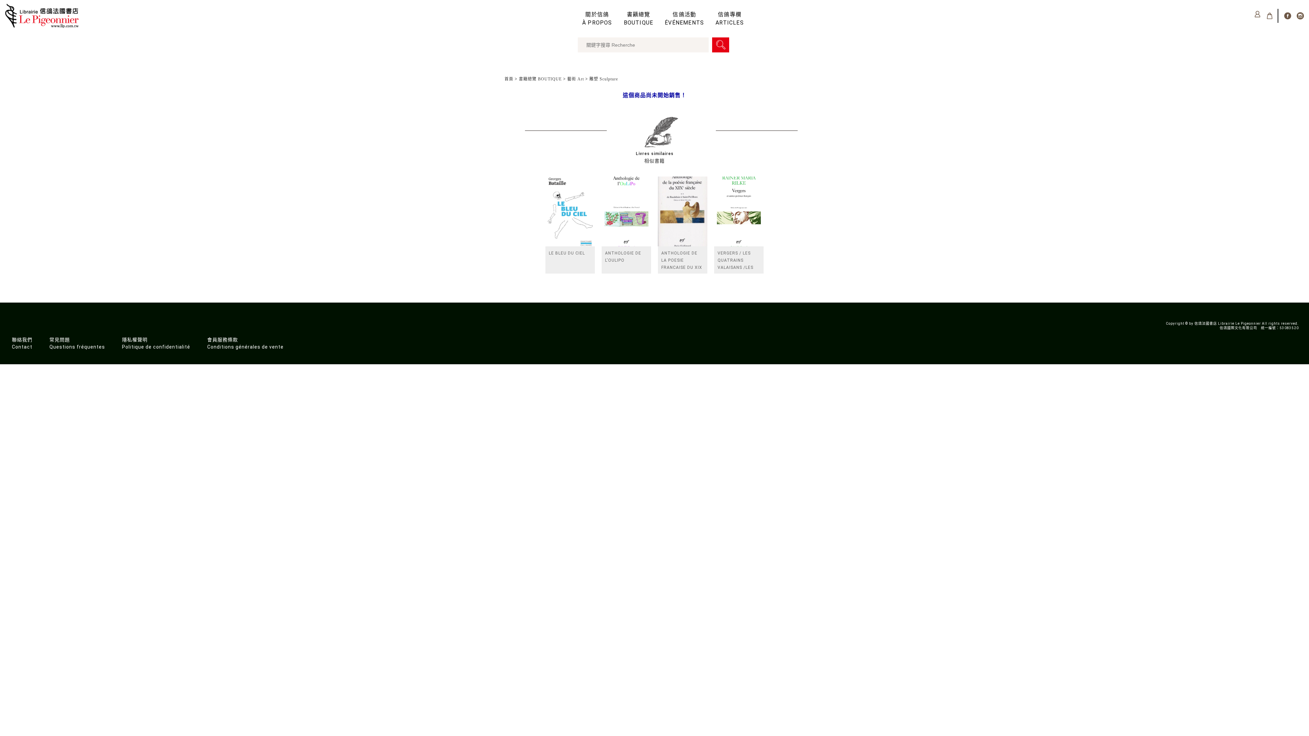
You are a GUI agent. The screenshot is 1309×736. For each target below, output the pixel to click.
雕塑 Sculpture (603, 79)
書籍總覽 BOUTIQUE (540, 79)
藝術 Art (575, 79)
